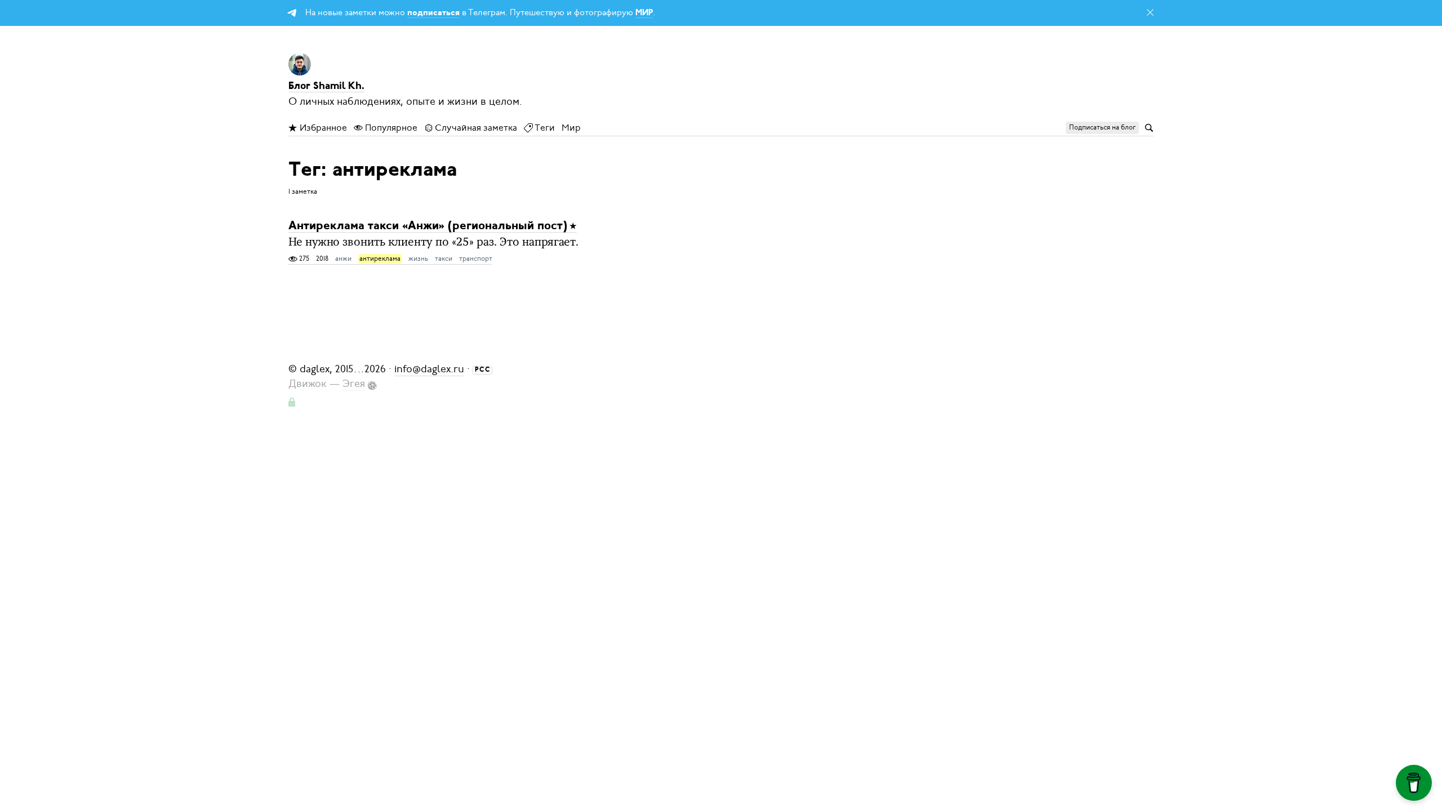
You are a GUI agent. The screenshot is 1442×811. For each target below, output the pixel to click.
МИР (644, 13)
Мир (571, 128)
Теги (544, 128)
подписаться (433, 13)
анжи (343, 258)
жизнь (418, 258)
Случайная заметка (475, 128)
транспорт (475, 258)
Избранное (322, 128)
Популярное (390, 128)
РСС (483, 370)
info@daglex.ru (429, 369)
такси (443, 258)
